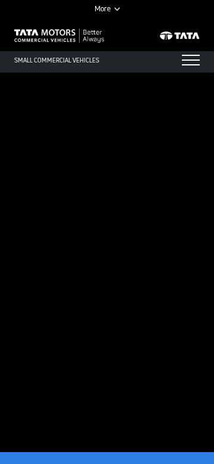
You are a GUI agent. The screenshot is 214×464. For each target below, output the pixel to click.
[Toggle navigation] (191, 60)
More (103, 9)
